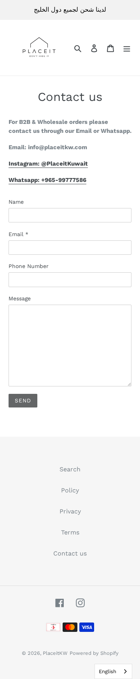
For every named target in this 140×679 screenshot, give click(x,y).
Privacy (70, 511)
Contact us (70, 553)
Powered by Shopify (94, 653)
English (107, 671)
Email (18, 234)
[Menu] (127, 47)
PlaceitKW (55, 653)
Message (20, 298)
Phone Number (29, 266)
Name (16, 202)
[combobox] (113, 671)
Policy (70, 490)
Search (70, 469)
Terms (70, 532)
